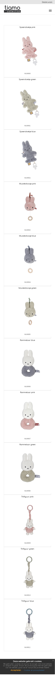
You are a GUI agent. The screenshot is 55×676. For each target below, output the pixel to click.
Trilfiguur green (27, 549)
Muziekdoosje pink (27, 184)
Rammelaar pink (27, 392)
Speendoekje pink (27, 27)
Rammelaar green (27, 445)
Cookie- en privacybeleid (34, 670)
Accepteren (16, 670)
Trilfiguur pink (27, 497)
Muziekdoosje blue (27, 236)
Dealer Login (47, 2)
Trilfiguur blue (27, 601)
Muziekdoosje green (27, 288)
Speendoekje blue (27, 132)
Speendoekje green (27, 79)
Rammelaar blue (27, 340)
